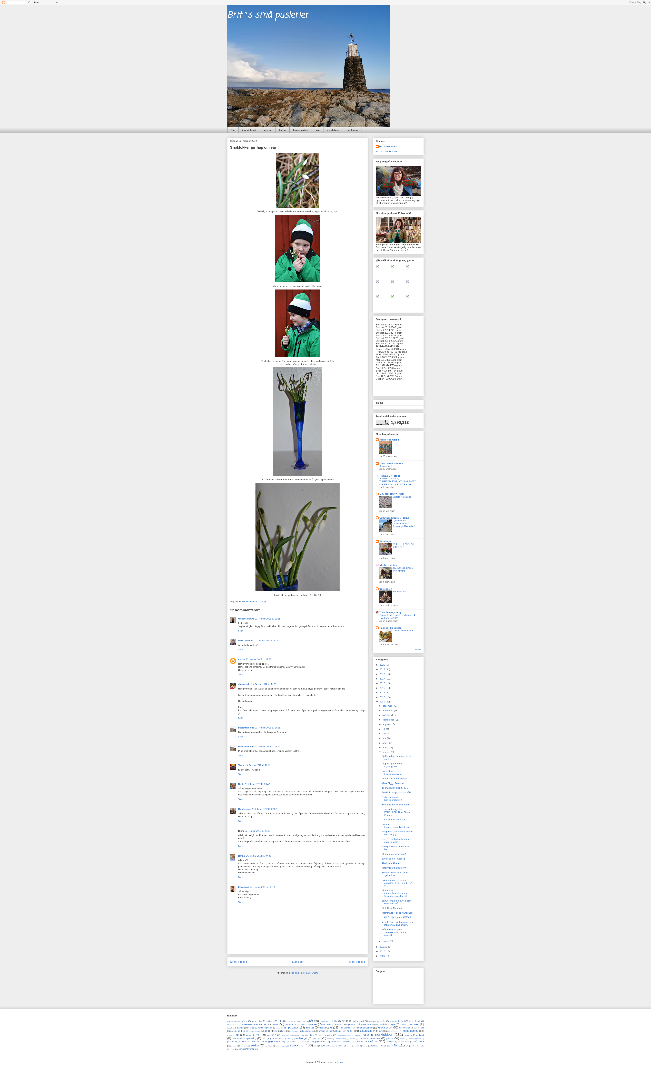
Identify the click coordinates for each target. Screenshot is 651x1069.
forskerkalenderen (250, 1024)
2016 (383, 683)
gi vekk (340, 1024)
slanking (359, 1041)
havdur (240, 1028)
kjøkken (241, 1031)
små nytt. (390, 1042)
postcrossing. (341, 1039)
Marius (249, 1035)
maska (241, 659)
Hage (392, 1024)
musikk (328, 1035)
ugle (407, 1046)
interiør (267, 130)
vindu (422, 1046)
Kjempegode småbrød (403, 630)
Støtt (316, 1046)
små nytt (373, 1041)
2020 (383, 664)
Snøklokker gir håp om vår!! (396, 792)
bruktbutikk (301, 1021)
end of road (357, 1021)
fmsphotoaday (232, 1024)
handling (230, 1028)
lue (237, 1034)
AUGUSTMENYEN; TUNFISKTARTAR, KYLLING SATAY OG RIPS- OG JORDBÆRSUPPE (397, 481)
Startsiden (298, 961)
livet (388, 1031)
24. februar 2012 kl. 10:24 (262, 887)
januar (386, 941)
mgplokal (300, 1035)
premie (352, 1039)
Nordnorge (237, 1038)
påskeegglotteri (415, 1039)
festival (401, 1021)
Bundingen (385, 541)
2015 (383, 688)
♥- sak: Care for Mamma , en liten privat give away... (397, 923)
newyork (408, 1035)
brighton (290, 1021)
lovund (229, 1035)
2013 (383, 697)
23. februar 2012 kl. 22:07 (264, 809)
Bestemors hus (246, 727)
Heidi (241, 784)
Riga (284, 1042)
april (385, 743)
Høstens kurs (399, 591)
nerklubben (333, 130)
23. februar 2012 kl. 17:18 (267, 746)
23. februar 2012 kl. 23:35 (257, 831)
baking (244, 1021)
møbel (357, 1035)
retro (274, 1041)
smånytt (235, 1046)
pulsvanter (375, 1038)
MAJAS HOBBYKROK (391, 494)
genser (313, 1024)
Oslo (264, 1038)
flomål (417, 1021)
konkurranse (308, 1031)
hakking (403, 1024)
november (388, 710)
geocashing (327, 1024)
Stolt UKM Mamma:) (392, 908)
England (372, 1021)
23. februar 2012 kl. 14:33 (263, 684)
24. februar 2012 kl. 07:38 (258, 856)
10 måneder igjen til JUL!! (395, 787)
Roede (293, 1042)
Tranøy (365, 1046)
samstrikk (303, 1042)
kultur (282, 130)
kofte (283, 1031)
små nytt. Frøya (404, 1042)
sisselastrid (244, 684)
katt (422, 1028)
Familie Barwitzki (389, 439)
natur (366, 1034)
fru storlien (385, 588)
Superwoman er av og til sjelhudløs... (395, 874)
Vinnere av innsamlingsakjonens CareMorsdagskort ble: (395, 893)
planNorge (300, 1038)
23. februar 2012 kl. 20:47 (257, 784)
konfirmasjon (294, 1031)
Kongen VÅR (385, 466)
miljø (319, 1035)
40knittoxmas (232, 1021)
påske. (402, 1039)
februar (386, 752)
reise (243, 1041)
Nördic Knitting (388, 565)
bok (279, 1021)
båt (311, 1021)
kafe (416, 1028)
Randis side (244, 809)
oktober (386, 715)
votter (251, 1049)
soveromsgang (281, 1046)
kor (331, 1031)
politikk (329, 1039)
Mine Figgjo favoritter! (393, 783)
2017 (383, 678)
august (386, 724)
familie (392, 1021)
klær (275, 1031)
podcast (317, 1038)
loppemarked (300, 130)
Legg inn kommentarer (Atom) (303, 973)
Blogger (340, 1062)
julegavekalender (364, 1027)
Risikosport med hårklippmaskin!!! (392, 798)
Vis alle (418, 649)
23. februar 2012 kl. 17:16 (267, 727)
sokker (255, 1045)
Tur (233, 130)
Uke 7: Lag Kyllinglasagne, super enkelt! (396, 840)
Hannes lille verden (390, 627)
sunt (323, 1045)
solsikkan (268, 1046)
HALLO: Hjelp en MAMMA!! (396, 917)
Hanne (241, 856)
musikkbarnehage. (344, 1035)
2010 (383, 951)
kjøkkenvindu (255, 1031)
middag (310, 1035)
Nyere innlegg (238, 961)
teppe (349, 1046)
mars (385, 747)
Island (323, 1028)
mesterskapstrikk (287, 1035)
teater (340, 1046)
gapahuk (289, 1024)
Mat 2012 (271, 1035)
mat (317, 130)
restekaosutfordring (260, 1042)
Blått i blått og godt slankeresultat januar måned (394, 932)
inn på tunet (249, 130)
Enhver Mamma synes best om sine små (396, 902)
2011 (382, 946)
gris (376, 1024)
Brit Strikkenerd (388, 146)
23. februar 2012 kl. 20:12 (257, 765)
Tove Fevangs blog (390, 612)
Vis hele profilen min (387, 151)
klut (265, 1030)
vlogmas (241, 1049)
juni (384, 733)
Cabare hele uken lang (394, 819)
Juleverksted (404, 1028)
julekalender (385, 1027)
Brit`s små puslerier (268, 15)
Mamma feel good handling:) (397, 912)
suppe (332, 1046)
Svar (240, 631)
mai (384, 738)
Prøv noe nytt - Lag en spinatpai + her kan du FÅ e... (397, 883)
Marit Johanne (245, 640)
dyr (343, 1021)
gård (383, 1024)
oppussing (251, 1038)
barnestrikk (257, 1021)
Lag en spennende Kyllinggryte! (392, 765)
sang (312, 1042)
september (388, 719)
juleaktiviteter (346, 1028)
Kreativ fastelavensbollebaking (395, 825)
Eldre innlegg (357, 961)
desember (388, 705)
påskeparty (232, 1042)
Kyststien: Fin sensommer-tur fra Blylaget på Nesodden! (403, 523)
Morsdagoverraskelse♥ (394, 854)
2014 (383, 692)
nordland (420, 1035)
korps (339, 1031)
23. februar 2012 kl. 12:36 (258, 659)
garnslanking (302, 1024)
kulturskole (365, 1030)
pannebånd (275, 1038)
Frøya (275, 1024)
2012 (383, 702)
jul (331, 1027)
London (396, 1031)
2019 (383, 669)
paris (287, 1038)
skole (348, 1042)
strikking (353, 130)
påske (389, 1038)
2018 (383, 674)
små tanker (418, 1041)
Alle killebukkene (391, 863)
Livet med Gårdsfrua (391, 463)
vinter (232, 1049)
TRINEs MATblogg (389, 475)
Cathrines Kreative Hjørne (394, 517)
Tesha (241, 765)
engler (383, 1021)
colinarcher (324, 1021)
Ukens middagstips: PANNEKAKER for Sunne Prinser (396, 812)
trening (374, 1046)
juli (384, 729)
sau (320, 1041)
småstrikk (244, 1046)
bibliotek (270, 1021)
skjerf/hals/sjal (334, 1041)
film (410, 1021)
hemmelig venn (265, 1028)
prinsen (362, 1038)
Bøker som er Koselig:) (394, 858)
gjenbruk (352, 1024)
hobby (278, 1028)
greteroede (366, 1024)
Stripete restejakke (401, 497)
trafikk (357, 1046)
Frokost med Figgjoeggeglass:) (392, 772)
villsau (414, 1046)
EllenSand (243, 887)
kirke (232, 1031)
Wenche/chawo (246, 618)
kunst (381, 1031)
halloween (414, 1024)
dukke (334, 1021)
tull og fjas (385, 1046)
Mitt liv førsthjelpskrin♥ (394, 867)
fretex (265, 1024)
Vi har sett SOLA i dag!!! (394, 778)
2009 (383, 956)
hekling (250, 1028)
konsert (321, 1031)
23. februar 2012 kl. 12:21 (267, 618)
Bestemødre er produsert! (396, 804)
